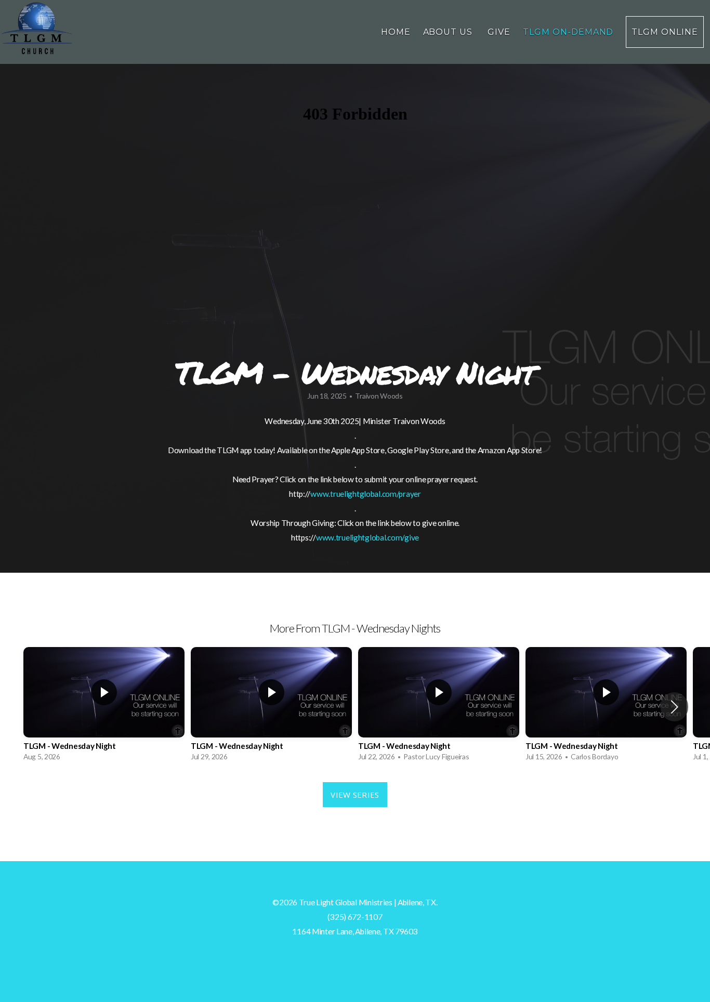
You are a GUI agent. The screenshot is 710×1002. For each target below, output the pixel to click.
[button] (674, 706)
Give (499, 32)
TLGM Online (665, 32)
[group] (104, 707)
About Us (449, 32)
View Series (355, 794)
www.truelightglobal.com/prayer (365, 493)
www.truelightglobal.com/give (367, 537)
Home (396, 32)
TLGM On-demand (568, 32)
